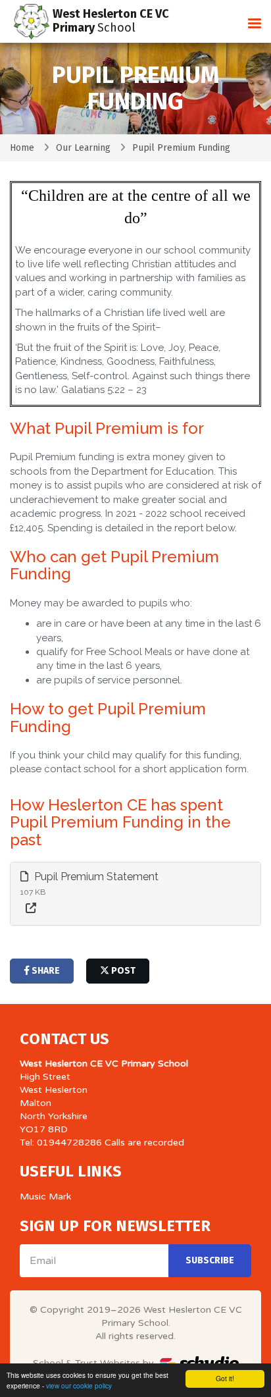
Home (22, 147)
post (122, 970)
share (45, 970)
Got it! (225, 1378)
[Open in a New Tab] (30, 908)
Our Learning (83, 147)
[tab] (135, 893)
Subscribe (209, 1260)
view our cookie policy (79, 1385)
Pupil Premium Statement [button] (95, 876)
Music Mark (45, 1196)
